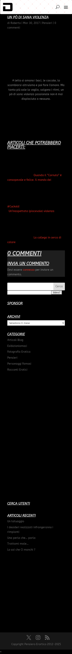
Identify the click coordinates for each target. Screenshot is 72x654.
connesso (29, 269)
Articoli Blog (15, 340)
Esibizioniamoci (17, 346)
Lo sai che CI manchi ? (21, 549)
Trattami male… (18, 543)
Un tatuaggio (15, 521)
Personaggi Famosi (19, 363)
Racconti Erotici (17, 369)
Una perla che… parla (21, 538)
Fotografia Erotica (19, 351)
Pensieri (12, 357)
